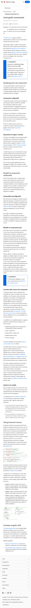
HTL (13, 438)
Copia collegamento (14, 23)
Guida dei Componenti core (12, 14)
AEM (14, 11)
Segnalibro (7, 23)
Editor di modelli (8, 206)
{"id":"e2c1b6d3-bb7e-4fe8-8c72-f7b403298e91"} (18, 27)
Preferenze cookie (15, 599)
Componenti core (8, 37)
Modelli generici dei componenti (18, 48)
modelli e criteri (13, 470)
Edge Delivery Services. (16, 76)
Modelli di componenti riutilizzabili (19, 52)
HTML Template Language (19, 145)
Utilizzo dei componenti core (12, 543)
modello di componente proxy (20, 378)
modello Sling (8, 446)
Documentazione (7, 11)
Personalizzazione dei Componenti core (14, 547)
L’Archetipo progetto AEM (9, 528)
